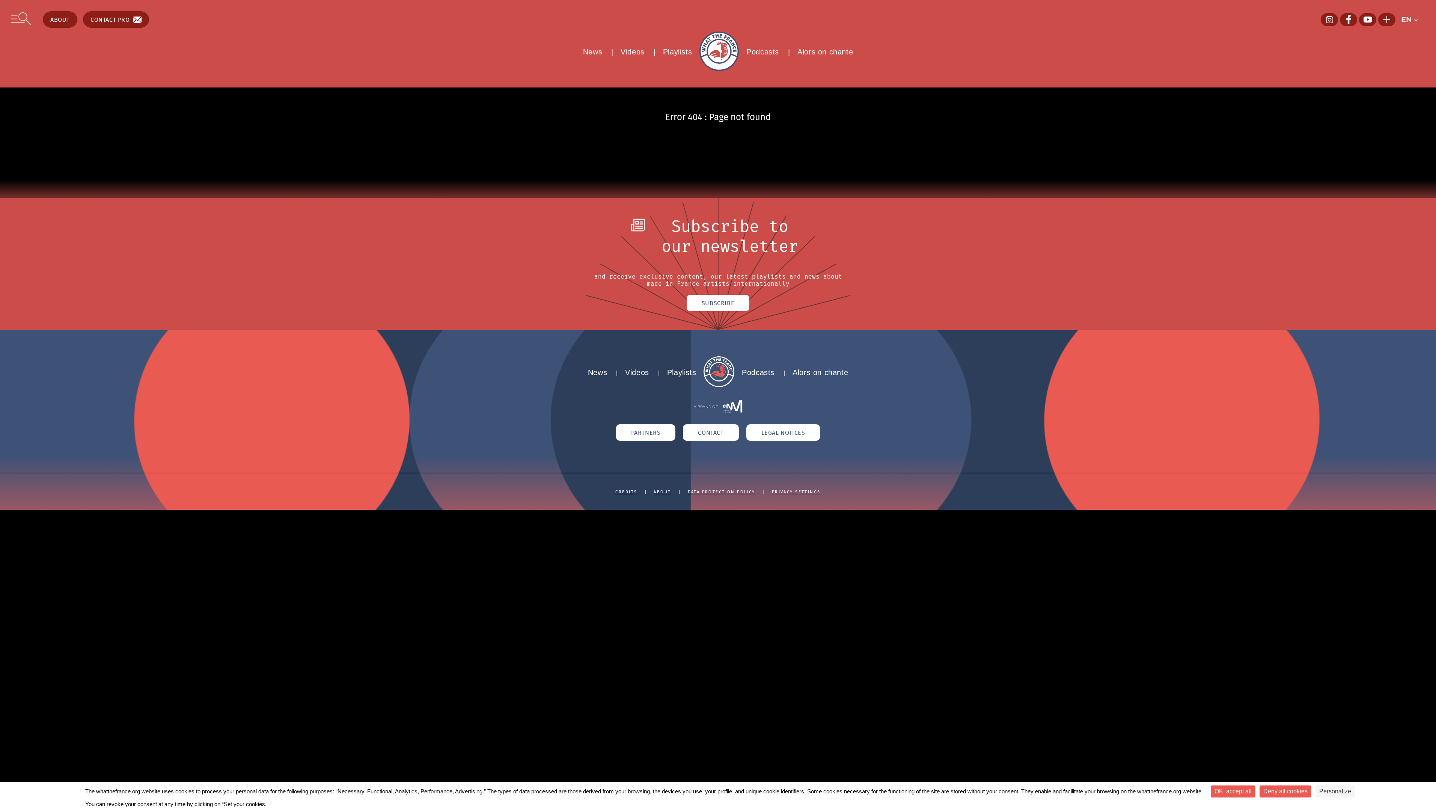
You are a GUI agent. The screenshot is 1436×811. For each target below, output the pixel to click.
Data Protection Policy (721, 492)
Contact (710, 432)
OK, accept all (1233, 791)
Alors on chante (825, 52)
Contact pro (110, 19)
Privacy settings (796, 492)
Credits (626, 492)
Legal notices (783, 432)
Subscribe (718, 303)
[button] (1413, 19)
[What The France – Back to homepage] (719, 385)
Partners (646, 432)
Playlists (677, 52)
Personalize (1335, 791)
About (60, 19)
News (592, 52)
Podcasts (762, 52)
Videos (633, 52)
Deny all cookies (1285, 791)
